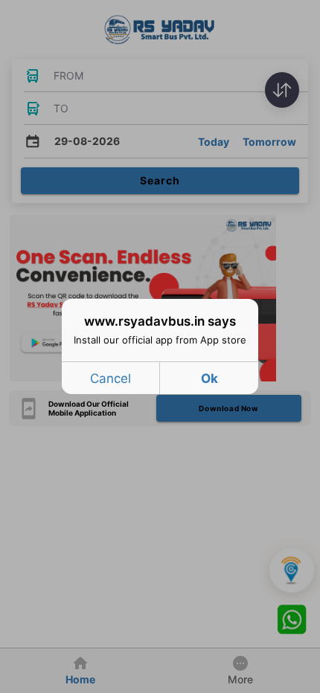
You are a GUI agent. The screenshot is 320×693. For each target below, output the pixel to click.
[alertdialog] (160, 346)
